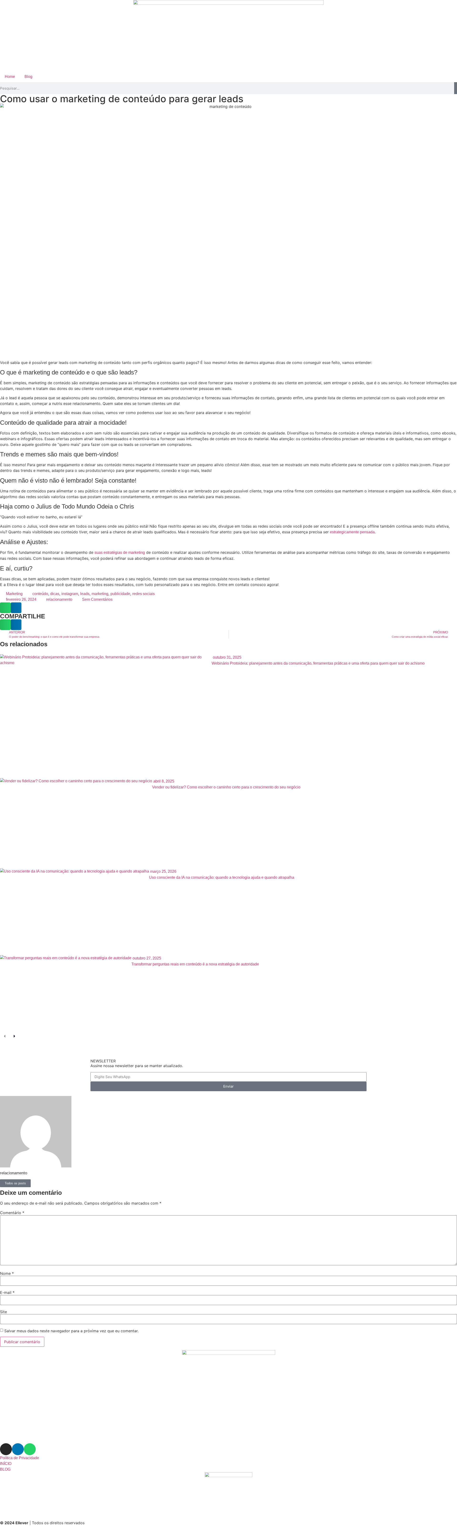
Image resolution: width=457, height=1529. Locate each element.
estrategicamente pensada (352, 532)
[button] (5, 607)
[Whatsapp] (30, 1449)
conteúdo (40, 594)
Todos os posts (15, 1183)
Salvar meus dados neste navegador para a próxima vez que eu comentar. (71, 1331)
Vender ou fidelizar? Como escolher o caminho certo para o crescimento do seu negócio (226, 787)
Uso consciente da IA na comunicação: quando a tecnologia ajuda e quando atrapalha (221, 877)
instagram (69, 594)
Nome (7, 1273)
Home (10, 77)
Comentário (12, 1213)
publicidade (120, 594)
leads (84, 594)
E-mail (7, 1292)
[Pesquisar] (455, 88)
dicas (54, 594)
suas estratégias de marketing (119, 552)
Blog (28, 77)
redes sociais (143, 594)
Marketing (14, 594)
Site (3, 1312)
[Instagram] (6, 1449)
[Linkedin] (18, 1449)
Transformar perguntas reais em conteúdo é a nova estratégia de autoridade (195, 964)
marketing (100, 594)
